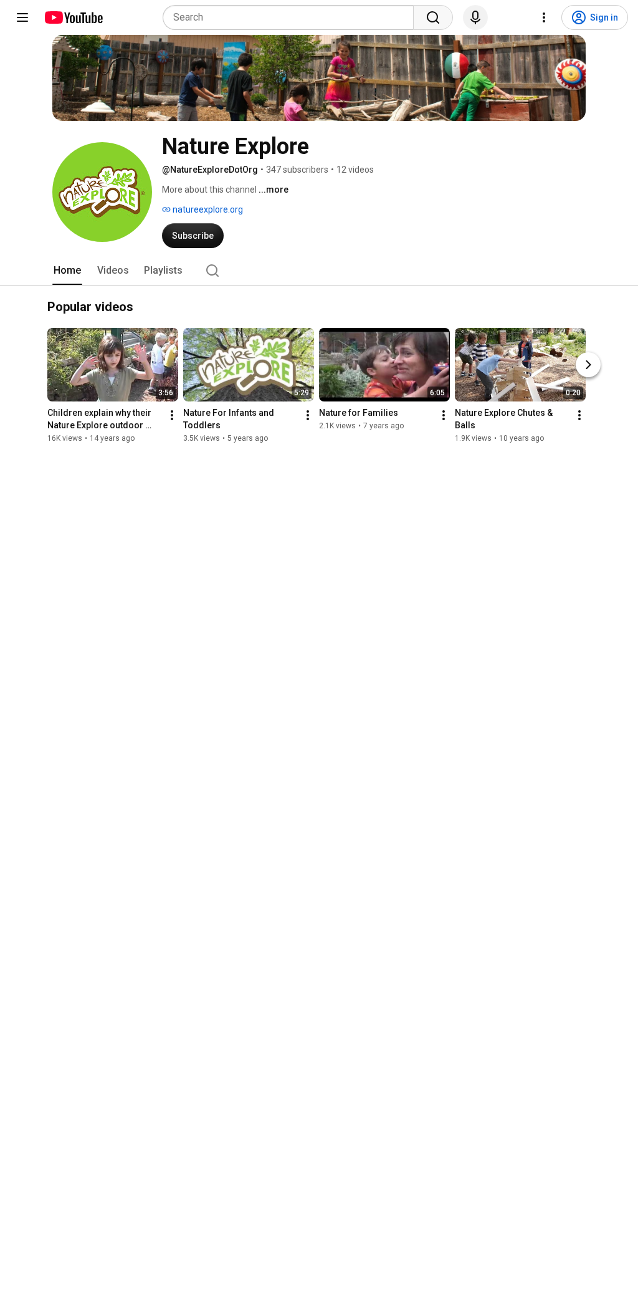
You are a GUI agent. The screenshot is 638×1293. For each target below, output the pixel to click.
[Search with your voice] (475, 17)
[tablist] (319, 271)
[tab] (67, 271)
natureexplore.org (207, 209)
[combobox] (292, 17)
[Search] (433, 17)
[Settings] (543, 17)
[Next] (588, 364)
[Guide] (22, 17)
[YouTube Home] (73, 17)
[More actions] (172, 415)
